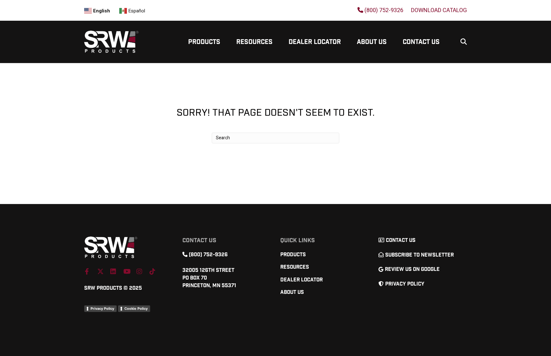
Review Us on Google (412, 269)
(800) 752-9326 (383, 10)
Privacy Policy (102, 308)
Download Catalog (439, 10)
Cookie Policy (136, 308)
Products (204, 42)
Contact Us (421, 42)
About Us (372, 42)
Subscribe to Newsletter (419, 255)
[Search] (461, 41)
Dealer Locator (315, 42)
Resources (254, 42)
